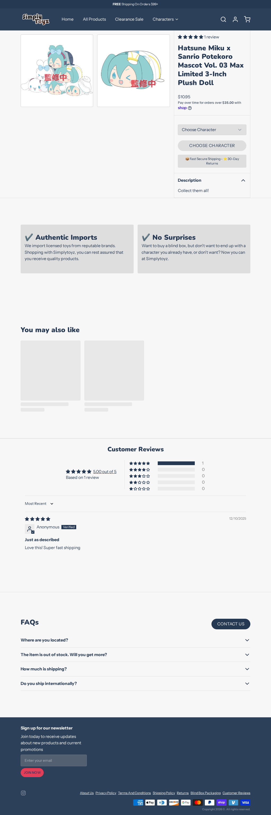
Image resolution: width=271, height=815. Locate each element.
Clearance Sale (129, 19)
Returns (183, 793)
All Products (94, 19)
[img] (37, 519)
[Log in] (233, 19)
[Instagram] (23, 793)
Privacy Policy (106, 793)
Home (68, 19)
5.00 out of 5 (104, 471)
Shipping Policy (164, 793)
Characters (163, 19)
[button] (191, 36)
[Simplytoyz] (36, 19)
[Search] (221, 19)
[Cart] (245, 19)
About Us (87, 793)
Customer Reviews (236, 793)
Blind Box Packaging (206, 793)
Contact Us (231, 623)
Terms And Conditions (134, 793)
